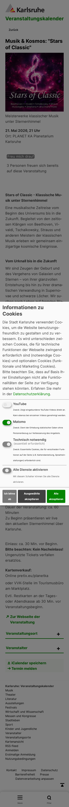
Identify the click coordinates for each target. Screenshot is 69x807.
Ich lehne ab (9, 496)
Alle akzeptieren (56, 496)
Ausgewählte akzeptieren (32, 496)
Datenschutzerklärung (31, 394)
